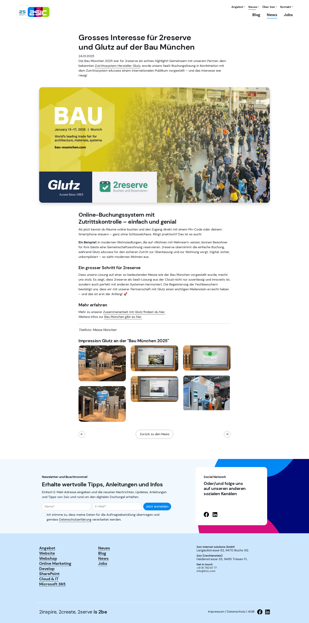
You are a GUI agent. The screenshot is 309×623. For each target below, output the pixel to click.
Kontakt (285, 7)
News (272, 14)
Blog (256, 14)
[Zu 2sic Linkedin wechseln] (266, 612)
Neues (252, 7)
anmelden (202, 576)
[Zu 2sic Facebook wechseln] (258, 612)
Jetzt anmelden (157, 506)
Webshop (48, 558)
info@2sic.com (206, 571)
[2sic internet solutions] (34, 12)
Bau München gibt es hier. (123, 317)
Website (47, 553)
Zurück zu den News (154, 434)
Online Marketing (55, 563)
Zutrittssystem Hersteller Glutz (117, 66)
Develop (47, 568)
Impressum (216, 611)
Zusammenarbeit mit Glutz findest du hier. (134, 312)
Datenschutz (236, 611)
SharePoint (49, 573)
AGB (251, 611)
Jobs (288, 14)
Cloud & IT (48, 578)
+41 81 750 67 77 (207, 567)
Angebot (237, 7)
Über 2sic (268, 7)
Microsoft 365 (52, 584)
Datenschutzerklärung (75, 519)
